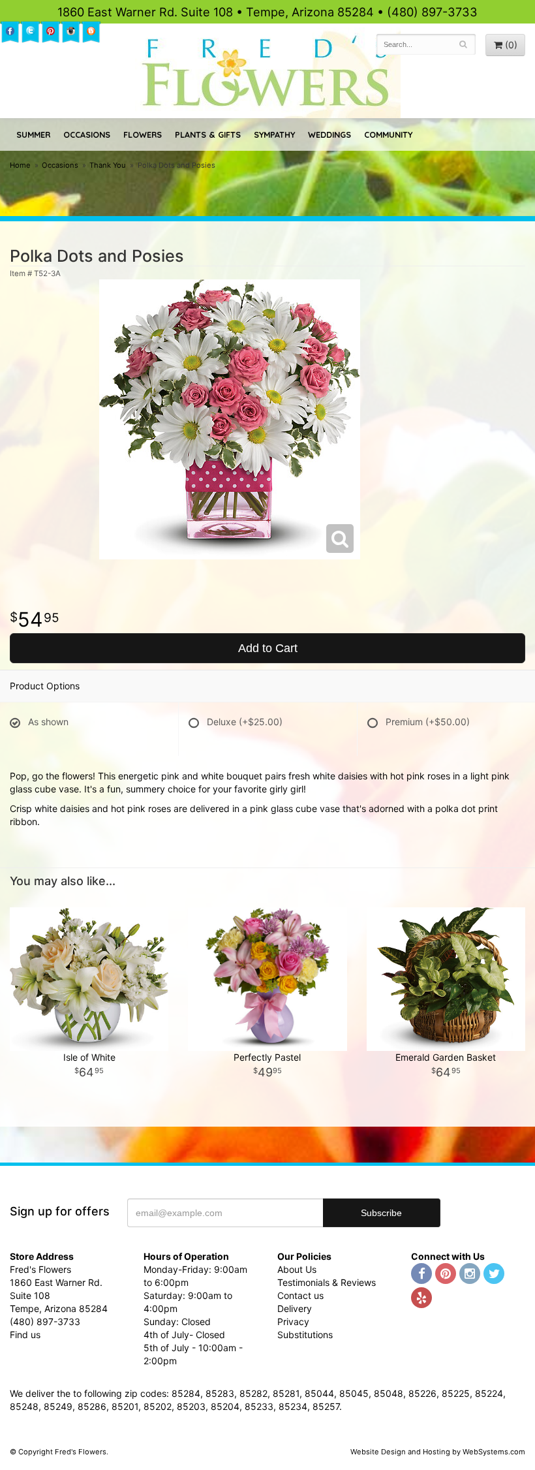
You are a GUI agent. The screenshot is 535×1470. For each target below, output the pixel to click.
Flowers (142, 134)
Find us (25, 1334)
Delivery (294, 1308)
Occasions (86, 134)
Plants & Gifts (208, 134)
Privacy (293, 1321)
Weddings (329, 134)
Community (388, 134)
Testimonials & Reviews (326, 1282)
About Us (296, 1269)
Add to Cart (268, 648)
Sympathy (274, 134)
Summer (33, 134)
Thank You (107, 165)
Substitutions (305, 1334)
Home (20, 165)
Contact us (300, 1295)
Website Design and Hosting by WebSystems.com (437, 1451)
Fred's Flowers (268, 72)
